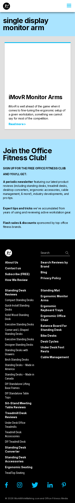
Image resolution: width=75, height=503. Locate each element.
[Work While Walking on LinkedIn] (52, 486)
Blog (44, 272)
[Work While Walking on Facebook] (8, 486)
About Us (11, 262)
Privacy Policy (51, 278)
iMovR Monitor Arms (35, 97)
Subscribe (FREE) (17, 274)
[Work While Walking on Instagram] (21, 486)
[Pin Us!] (66, 486)
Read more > (17, 124)
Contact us (13, 268)
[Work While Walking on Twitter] (37, 486)
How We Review (16, 280)
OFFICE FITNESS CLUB (50, 168)
